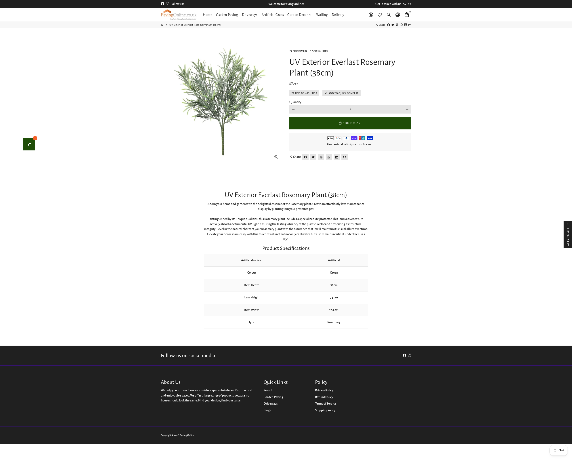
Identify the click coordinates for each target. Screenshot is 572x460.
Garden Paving (227, 15)
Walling (322, 15)
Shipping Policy (325, 410)
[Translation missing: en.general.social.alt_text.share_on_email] (409, 24)
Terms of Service (325, 403)
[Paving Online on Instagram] (167, 4)
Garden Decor (299, 15)
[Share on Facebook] (388, 24)
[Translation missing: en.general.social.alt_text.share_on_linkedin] (405, 24)
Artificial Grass (273, 15)
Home (207, 15)
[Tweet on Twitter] (392, 24)
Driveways (249, 15)
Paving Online (187, 435)
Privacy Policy (324, 390)
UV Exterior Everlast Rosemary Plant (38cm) (195, 24)
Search (268, 390)
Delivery (338, 15)
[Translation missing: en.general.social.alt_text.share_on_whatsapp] (401, 24)
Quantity (295, 102)
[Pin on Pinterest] (397, 24)
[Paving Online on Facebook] (162, 4)
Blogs (267, 410)
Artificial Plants (318, 50)
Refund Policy (324, 397)
